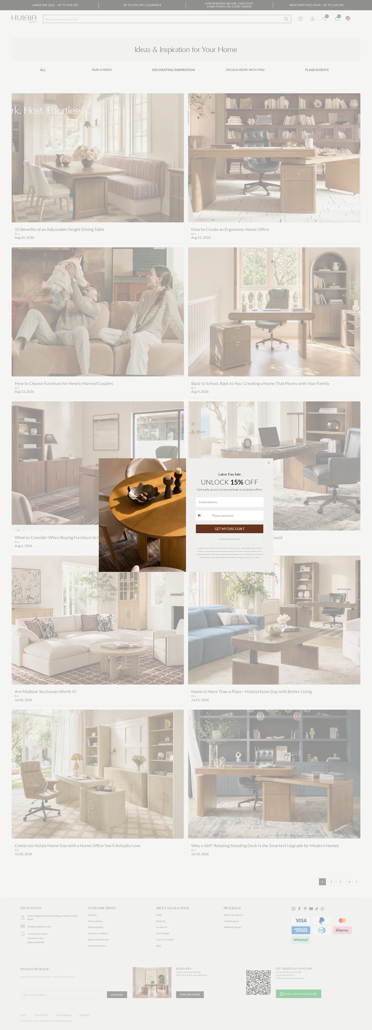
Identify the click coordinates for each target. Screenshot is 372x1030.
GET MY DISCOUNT (230, 529)
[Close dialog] (269, 463)
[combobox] (203, 515)
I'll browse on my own (229, 538)
